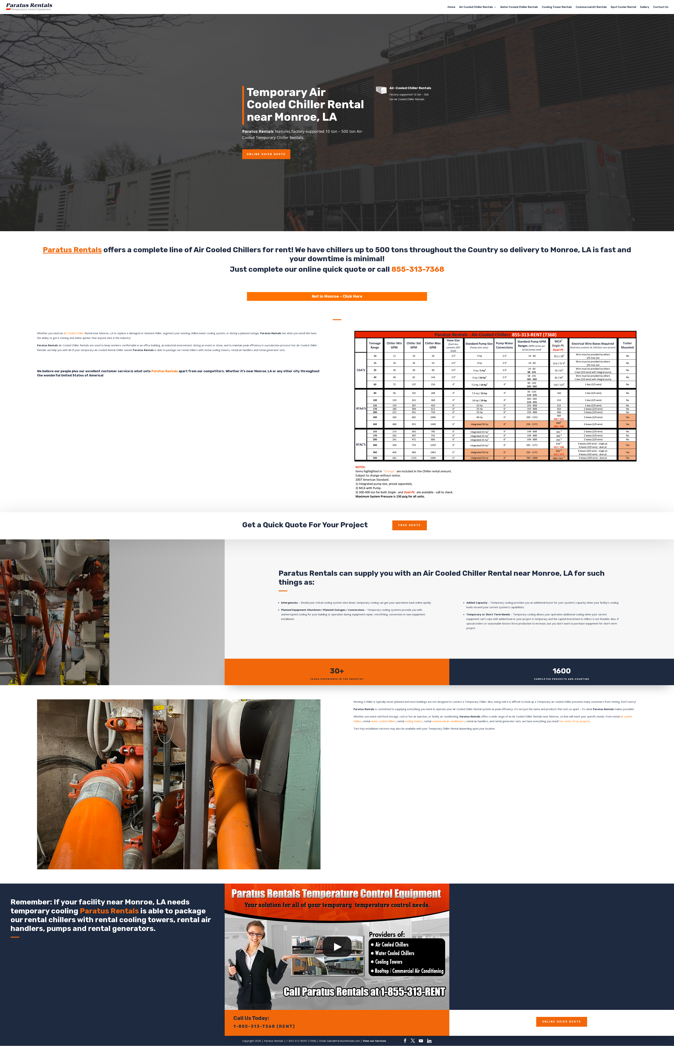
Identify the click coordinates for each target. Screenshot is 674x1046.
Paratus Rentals (72, 249)
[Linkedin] (429, 1041)
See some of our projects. (575, 721)
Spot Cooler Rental (623, 7)
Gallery (644, 7)
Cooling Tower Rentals (557, 7)
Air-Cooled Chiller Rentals (410, 88)
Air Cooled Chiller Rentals (476, 7)
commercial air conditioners (448, 721)
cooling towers (414, 721)
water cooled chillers (383, 721)
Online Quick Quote (266, 154)
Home (451, 7)
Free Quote (409, 525)
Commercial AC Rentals (591, 7)
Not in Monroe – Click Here (337, 296)
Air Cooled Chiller (74, 333)
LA (586, 249)
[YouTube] (420, 1041)
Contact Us (660, 7)
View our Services (374, 1040)
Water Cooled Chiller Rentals (519, 7)
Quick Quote (285, 524)
